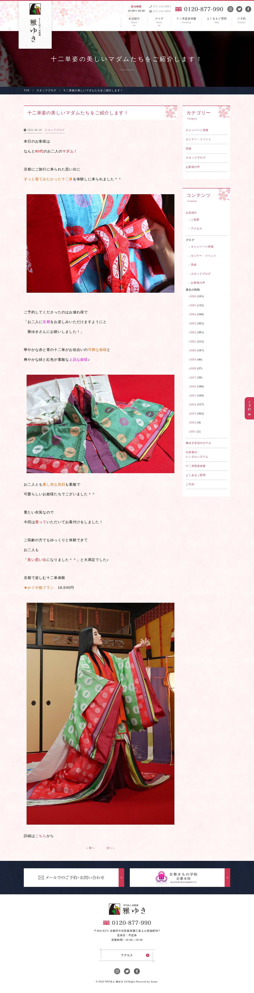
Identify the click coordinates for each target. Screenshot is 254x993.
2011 (193, 431)
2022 (193, 332)
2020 (193, 350)
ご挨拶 (195, 219)
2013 (193, 413)
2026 (193, 296)
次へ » (111, 848)
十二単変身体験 (196, 466)
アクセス (196, 228)
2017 (193, 377)
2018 (193, 368)
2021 (193, 341)
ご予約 (190, 484)
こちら (40, 836)
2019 (193, 359)
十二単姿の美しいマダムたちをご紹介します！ (78, 112)
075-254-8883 (161, 6)
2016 (193, 386)
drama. (154, 981)
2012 (193, 422)
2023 (193, 323)
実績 (189, 148)
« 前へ (90, 848)
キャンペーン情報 (197, 130)
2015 (193, 395)
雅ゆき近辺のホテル (198, 443)
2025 (193, 305)
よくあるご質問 (196, 475)
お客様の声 (193, 167)
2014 (193, 404)
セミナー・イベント (198, 139)
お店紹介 (191, 212)
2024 (193, 314)
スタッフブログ (196, 157)
